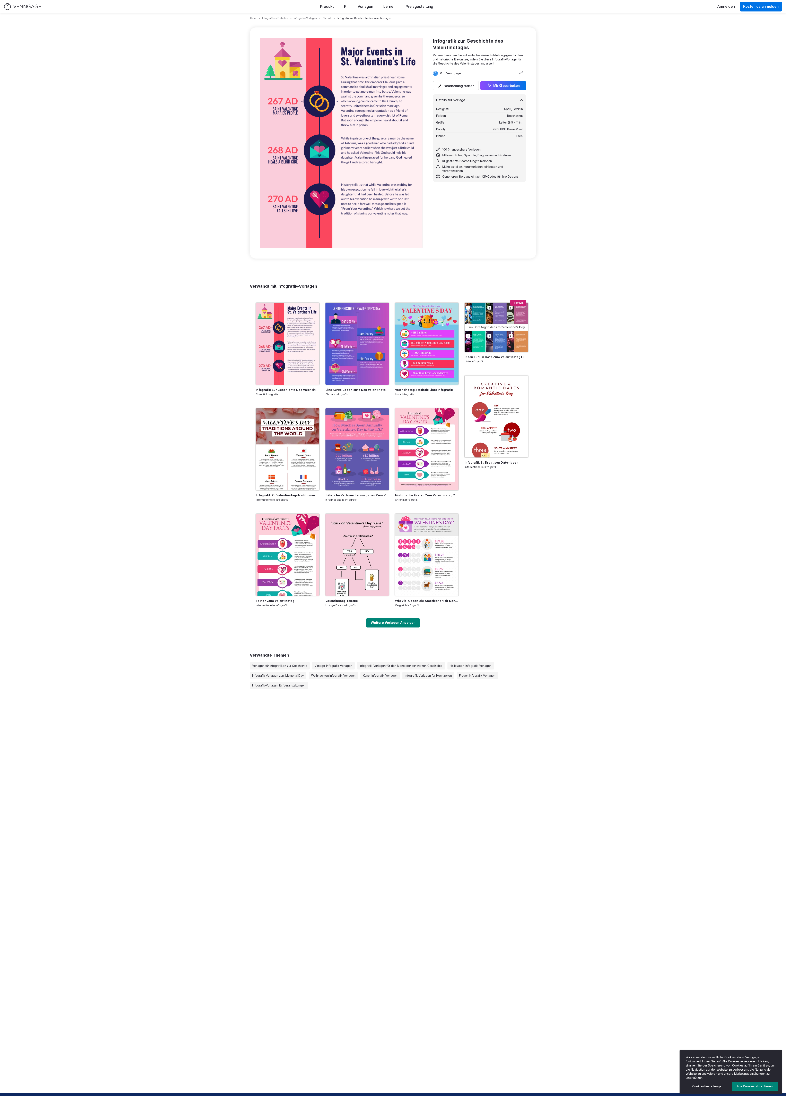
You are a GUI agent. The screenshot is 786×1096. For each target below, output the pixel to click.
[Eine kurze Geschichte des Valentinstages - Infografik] (357, 344)
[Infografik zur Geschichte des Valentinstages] (287, 344)
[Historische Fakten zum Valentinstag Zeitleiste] (426, 449)
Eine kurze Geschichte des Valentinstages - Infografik (357, 389)
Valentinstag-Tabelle (341, 600)
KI (345, 6)
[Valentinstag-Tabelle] (357, 555)
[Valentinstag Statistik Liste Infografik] (426, 344)
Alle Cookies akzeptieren (755, 1086)
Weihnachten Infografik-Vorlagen (333, 675)
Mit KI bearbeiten (506, 86)
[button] (456, 85)
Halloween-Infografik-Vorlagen (470, 665)
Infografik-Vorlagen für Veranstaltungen (278, 685)
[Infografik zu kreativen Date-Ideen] (496, 416)
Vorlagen (365, 6)
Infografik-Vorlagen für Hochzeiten (428, 675)
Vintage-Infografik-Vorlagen (333, 665)
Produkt (327, 6)
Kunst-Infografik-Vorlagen (380, 675)
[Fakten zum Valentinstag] (287, 555)
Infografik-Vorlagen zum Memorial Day (278, 675)
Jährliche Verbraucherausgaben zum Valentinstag (357, 495)
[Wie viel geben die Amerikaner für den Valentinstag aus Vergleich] (426, 555)
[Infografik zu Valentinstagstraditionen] (287, 449)
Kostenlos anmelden (761, 6)
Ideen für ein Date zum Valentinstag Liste (496, 357)
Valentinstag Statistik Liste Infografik (424, 389)
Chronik (327, 18)
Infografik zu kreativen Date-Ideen (491, 462)
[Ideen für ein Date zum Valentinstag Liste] (496, 327)
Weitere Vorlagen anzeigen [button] (393, 623)
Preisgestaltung (419, 6)
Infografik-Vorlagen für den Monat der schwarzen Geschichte (401, 665)
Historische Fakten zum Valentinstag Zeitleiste (426, 495)
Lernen (389, 6)
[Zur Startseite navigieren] (22, 6)
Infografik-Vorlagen (305, 18)
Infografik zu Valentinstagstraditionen (285, 495)
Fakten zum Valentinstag (275, 600)
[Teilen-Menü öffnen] (521, 73)
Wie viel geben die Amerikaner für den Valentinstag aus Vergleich (426, 600)
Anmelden (726, 6)
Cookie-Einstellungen (707, 1086)
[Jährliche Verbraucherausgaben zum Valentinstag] (357, 449)
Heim (253, 18)
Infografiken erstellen (275, 18)
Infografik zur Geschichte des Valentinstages (287, 389)
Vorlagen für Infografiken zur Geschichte (279, 665)
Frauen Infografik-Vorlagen (477, 675)
